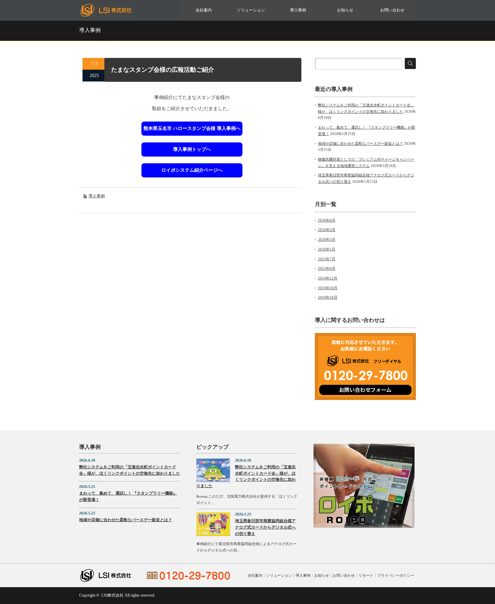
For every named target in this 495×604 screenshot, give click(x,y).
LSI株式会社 (112, 595)
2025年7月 (326, 259)
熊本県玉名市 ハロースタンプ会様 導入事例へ (191, 128)
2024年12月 (327, 278)
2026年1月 (326, 249)
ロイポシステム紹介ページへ (192, 170)
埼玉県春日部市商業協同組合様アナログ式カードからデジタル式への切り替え (265, 527)
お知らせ (345, 10)
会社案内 (204, 10)
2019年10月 (327, 297)
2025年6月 (326, 268)
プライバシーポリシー (395, 575)
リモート (366, 575)
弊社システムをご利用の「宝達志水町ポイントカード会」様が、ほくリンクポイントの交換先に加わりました (129, 470)
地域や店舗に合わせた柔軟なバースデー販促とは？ (360, 143)
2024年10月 (327, 288)
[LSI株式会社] (106, 14)
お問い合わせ (392, 10)
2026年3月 (326, 239)
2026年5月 (326, 230)
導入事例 (298, 10)
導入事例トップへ (192, 149)
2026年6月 (326, 220)
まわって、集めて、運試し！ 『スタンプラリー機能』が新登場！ (128, 496)
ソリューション (251, 10)
